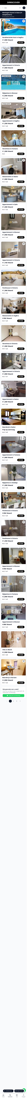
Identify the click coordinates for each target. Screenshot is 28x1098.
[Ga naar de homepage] (13, 2)
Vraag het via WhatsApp (14, 695)
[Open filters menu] (24, 7)
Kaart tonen (20, 1091)
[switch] (23, 21)
